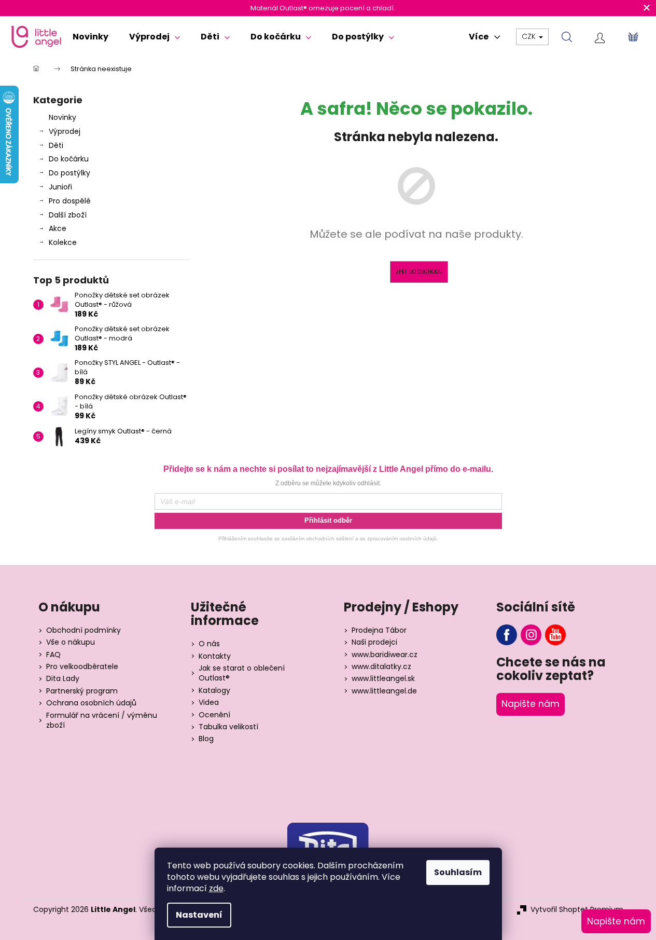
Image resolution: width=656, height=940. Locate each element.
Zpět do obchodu (419, 272)
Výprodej (64, 131)
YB (555, 634)
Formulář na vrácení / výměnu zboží (101, 720)
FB (506, 634)
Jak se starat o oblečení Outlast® (242, 673)
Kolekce (63, 242)
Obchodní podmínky (83, 630)
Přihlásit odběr (328, 520)
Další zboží (68, 215)
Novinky (62, 117)
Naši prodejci (374, 642)
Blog (206, 739)
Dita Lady (62, 679)
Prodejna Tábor (379, 630)
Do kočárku (69, 159)
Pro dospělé (70, 201)
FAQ (53, 655)
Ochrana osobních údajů (91, 703)
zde (216, 888)
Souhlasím (458, 872)
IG (531, 634)
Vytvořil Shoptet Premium (577, 910)
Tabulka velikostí (228, 727)
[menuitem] (90, 37)
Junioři (60, 187)
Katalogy (214, 691)
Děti (56, 145)
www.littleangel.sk (383, 679)
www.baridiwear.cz (384, 655)
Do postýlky (69, 173)
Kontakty (215, 656)
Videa (209, 702)
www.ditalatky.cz (381, 667)
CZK (530, 36)
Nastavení (199, 915)
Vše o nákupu (70, 642)
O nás (209, 644)
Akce (57, 228)
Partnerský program (82, 691)
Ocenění (214, 715)
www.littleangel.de (384, 691)
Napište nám (530, 704)
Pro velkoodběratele (82, 667)
